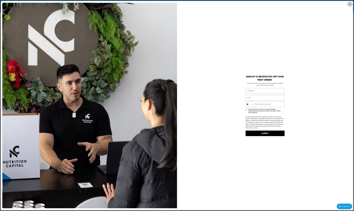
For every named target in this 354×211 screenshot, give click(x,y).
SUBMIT (265, 133)
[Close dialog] (350, 4)
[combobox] (249, 104)
